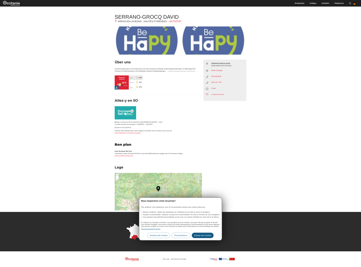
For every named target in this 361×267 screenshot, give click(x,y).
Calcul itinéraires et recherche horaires (127, 133)
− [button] (117, 178)
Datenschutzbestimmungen (150, 229)
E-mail (213, 88)
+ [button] (117, 175)
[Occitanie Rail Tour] (125, 119)
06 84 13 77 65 (216, 82)
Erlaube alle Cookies (202, 235)
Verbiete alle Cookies (159, 235)
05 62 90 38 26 (216, 76)
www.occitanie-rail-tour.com (124, 156)
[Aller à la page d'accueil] (11, 3)
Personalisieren (180, 235)
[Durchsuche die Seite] (350, 3)
